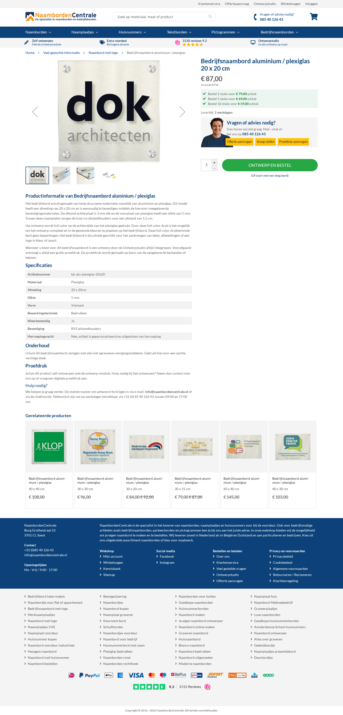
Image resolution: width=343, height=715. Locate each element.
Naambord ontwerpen (270, 633)
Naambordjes (113, 602)
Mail (266, 129)
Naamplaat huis (265, 596)
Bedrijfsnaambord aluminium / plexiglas (47, 480)
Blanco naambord (192, 645)
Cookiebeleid (282, 562)
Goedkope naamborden (196, 602)
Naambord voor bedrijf (120, 639)
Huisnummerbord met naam (124, 645)
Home (30, 53)
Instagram (167, 562)
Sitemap (109, 575)
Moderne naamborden (195, 664)
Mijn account (113, 556)
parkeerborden (164, 530)
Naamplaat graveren (118, 615)
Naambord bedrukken (195, 651)
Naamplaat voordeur (43, 633)
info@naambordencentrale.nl (45, 555)
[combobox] (164, 16)
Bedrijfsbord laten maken (46, 596)
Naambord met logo (104, 53)
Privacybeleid (283, 556)
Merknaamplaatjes (41, 615)
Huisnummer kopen (42, 639)
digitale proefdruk (67, 378)
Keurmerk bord (114, 621)
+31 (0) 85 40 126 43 (139, 397)
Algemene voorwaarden (290, 569)
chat (275, 129)
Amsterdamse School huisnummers (280, 627)
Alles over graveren (268, 639)
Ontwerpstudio (265, 4)
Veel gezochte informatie (61, 53)
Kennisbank (111, 569)
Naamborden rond (116, 657)
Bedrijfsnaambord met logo (48, 609)
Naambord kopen (116, 609)
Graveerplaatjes (265, 609)
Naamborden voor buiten (197, 596)
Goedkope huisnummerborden (276, 621)
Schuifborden (113, 627)
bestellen (161, 535)
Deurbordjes (263, 657)
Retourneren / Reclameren (292, 575)
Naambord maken (192, 615)
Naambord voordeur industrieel (51, 645)
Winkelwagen (291, 4)
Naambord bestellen (43, 664)
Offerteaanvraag (237, 4)
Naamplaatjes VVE (41, 627)
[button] (34, 111)
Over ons (223, 556)
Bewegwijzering (114, 596)
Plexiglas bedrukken (117, 651)
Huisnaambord (190, 639)
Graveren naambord (193, 633)
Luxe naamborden (267, 615)
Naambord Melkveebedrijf (273, 602)
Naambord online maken (197, 627)
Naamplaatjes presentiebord (275, 651)
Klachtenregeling (285, 581)
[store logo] (60, 16)
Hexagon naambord (42, 651)
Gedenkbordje (264, 645)
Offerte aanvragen (229, 581)
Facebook (167, 556)
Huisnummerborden (194, 609)
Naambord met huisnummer (48, 657)
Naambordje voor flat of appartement (55, 602)
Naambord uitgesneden (196, 657)
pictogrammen (190, 530)
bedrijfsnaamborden (136, 530)
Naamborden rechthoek (120, 664)
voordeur (268, 525)
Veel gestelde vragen (231, 569)
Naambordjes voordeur (120, 633)
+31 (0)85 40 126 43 (39, 550)
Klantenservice (209, 4)
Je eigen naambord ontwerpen (201, 621)
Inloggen (311, 4)
